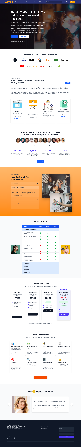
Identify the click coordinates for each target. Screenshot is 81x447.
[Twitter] (12, 441)
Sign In (67, 1)
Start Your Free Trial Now (40, 377)
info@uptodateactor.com (15, 41)
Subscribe (66, 439)
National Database (18, 1)
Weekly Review (44, 431)
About (35, 1)
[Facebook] (7, 441)
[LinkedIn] (14, 441)
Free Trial (14, 36)
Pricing (40, 1)
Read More (16, 118)
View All (67, 82)
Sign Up (72, 1)
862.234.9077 (22, 41)
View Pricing (24, 36)
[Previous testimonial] (9, 406)
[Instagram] (10, 441)
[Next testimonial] (71, 406)
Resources (28, 1)
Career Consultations (45, 429)
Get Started (32, 314)
